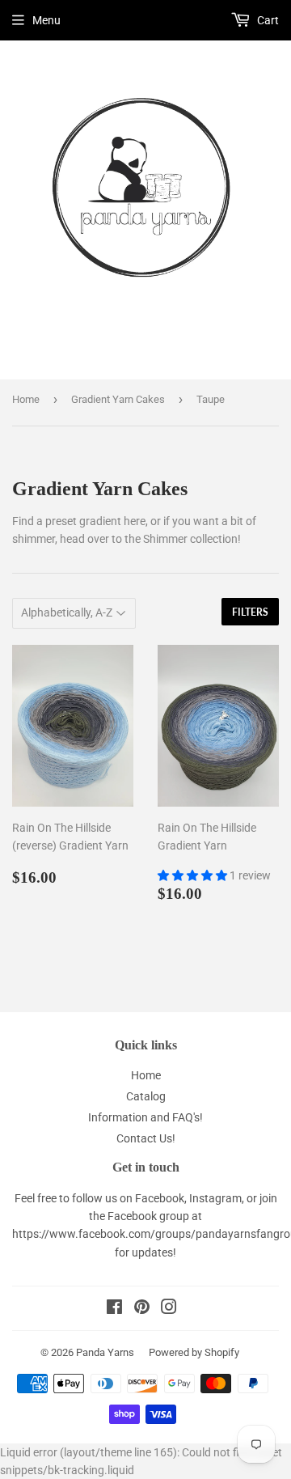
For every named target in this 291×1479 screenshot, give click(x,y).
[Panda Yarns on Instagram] (169, 1309)
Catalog (146, 1096)
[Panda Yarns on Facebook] (114, 1309)
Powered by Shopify (194, 1352)
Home (26, 399)
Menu (46, 20)
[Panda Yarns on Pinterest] (141, 1309)
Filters (250, 612)
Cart (267, 20)
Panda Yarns (105, 1352)
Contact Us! (145, 1138)
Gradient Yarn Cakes (118, 399)
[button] (194, 875)
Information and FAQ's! (145, 1117)
